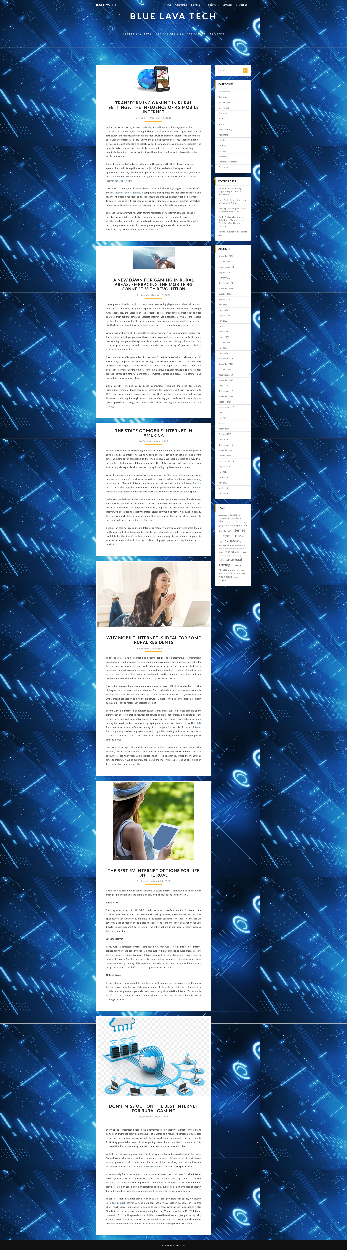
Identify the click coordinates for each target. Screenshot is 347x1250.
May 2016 (223, 482)
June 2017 (223, 412)
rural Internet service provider (143, 1166)
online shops (227, 549)
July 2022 (223, 320)
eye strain (236, 522)
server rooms (231, 570)
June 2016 (223, 477)
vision (238, 573)
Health (222, 118)
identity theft (225, 530)
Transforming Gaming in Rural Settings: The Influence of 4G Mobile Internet (154, 107)
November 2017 (226, 396)
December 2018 (226, 374)
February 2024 (225, 277)
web (244, 573)
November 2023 (226, 288)
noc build (241, 545)
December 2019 (226, 358)
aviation (226, 515)
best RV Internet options (174, 987)
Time (229, 573)
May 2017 (223, 418)
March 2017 (224, 428)
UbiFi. (198, 723)
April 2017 (223, 423)
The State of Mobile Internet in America (153, 432)
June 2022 (223, 326)
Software (227, 4)
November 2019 (226, 364)
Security (222, 145)
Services (222, 150)
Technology (224, 167)
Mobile (222, 140)
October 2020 (225, 342)
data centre (233, 518)
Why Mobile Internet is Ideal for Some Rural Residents (153, 640)
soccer (242, 570)
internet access (230, 535)
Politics (228, 552)
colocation (235, 514)
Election (223, 521)
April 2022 (223, 331)
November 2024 (226, 256)
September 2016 (226, 461)
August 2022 (224, 315)
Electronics (197, 4)
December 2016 (226, 445)
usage (234, 573)
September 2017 (226, 407)
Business (223, 97)
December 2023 (226, 283)
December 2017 (226, 391)
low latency (232, 541)
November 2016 (226, 450)
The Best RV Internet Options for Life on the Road (154, 872)
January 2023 (225, 310)
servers (238, 570)
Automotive (181, 4)
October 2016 (225, 455)
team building (223, 573)
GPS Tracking (232, 525)
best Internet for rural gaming (125, 192)
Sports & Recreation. (228, 161)
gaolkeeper (243, 522)
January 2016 (225, 493)
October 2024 (225, 261)
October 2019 (225, 369)
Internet (222, 124)
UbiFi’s (156, 1206)
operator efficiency (236, 549)
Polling (236, 552)
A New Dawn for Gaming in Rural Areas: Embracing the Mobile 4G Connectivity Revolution (153, 284)
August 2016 (224, 466)
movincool (235, 545)
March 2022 (224, 337)
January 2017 (225, 439)
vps (242, 573)
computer (223, 518)
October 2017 (225, 401)
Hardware (213, 4)
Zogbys (223, 580)
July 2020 (223, 347)
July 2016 (223, 472)
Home (168, 4)
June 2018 (223, 385)
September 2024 (226, 267)
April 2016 (223, 488)
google (222, 525)
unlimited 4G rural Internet (120, 1202)
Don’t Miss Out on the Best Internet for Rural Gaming (153, 1108)
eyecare (230, 522)
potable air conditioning (233, 556)
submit (143, 117)
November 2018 (226, 380)
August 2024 (224, 272)
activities (221, 515)
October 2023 (225, 293)
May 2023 (223, 304)
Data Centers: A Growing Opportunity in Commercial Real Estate (231, 191)
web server (236, 577)
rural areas (226, 559)
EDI (241, 518)
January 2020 (225, 353)
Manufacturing (225, 129)
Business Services (226, 102)
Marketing (241, 4)
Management (225, 545)
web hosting (226, 576)
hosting (242, 525)
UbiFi (169, 474)
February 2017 (225, 434)
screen (232, 566)
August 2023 (224, 299)
